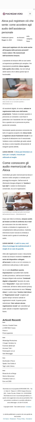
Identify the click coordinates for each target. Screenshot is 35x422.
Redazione (13, 419)
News (28, 41)
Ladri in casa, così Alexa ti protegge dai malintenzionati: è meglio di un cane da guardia (17, 246)
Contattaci (28, 406)
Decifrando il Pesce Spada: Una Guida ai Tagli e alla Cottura (9, 363)
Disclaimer (29, 419)
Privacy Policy (21, 419)
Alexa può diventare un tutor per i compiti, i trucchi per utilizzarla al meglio (17, 154)
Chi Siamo (6, 419)
